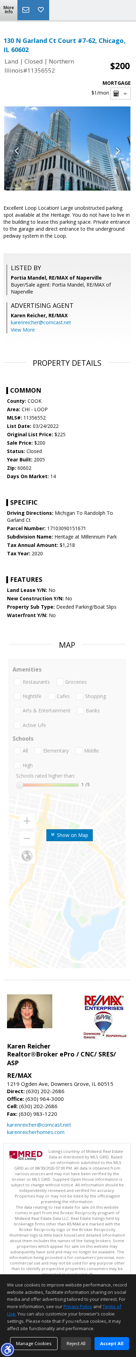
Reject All (76, 1343)
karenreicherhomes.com (36, 1131)
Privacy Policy (77, 1306)
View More (23, 329)
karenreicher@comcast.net (41, 322)
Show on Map (71, 835)
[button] (7, 1349)
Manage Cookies (34, 1343)
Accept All (111, 1343)
